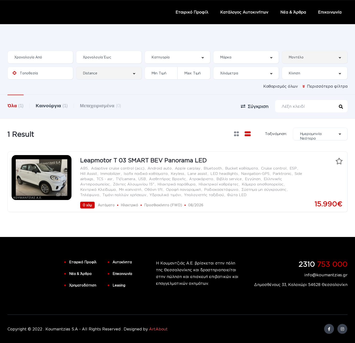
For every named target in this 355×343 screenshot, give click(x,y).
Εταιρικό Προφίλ (192, 12)
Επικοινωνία (329, 12)
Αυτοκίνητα (122, 262)
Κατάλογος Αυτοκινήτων (244, 12)
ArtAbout (158, 329)
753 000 (323, 264)
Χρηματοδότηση (82, 285)
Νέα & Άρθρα (293, 12)
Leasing (119, 285)
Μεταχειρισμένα (100, 105)
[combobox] (177, 57)
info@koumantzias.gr (326, 274)
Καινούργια (52, 105)
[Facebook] (329, 329)
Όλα (15, 105)
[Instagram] (342, 329)
